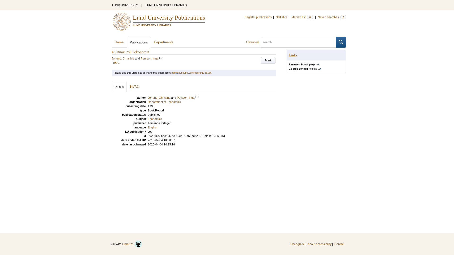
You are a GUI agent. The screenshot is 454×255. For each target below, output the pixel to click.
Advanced (252, 42)
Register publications (258, 17)
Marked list (301, 17)
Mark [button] (268, 60)
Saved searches (331, 17)
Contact (339, 244)
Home (119, 42)
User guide (298, 244)
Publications (139, 42)
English (152, 127)
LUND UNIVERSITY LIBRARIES (166, 5)
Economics (155, 119)
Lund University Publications (169, 17)
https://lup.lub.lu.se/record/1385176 (191, 72)
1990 (116, 62)
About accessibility (320, 244)
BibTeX (134, 86)
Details (119, 87)
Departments (163, 42)
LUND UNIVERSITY (125, 5)
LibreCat (128, 244)
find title (303, 68)
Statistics (281, 17)
